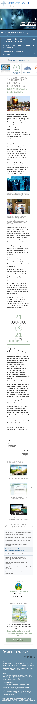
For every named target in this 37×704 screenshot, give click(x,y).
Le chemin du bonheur (16, 73)
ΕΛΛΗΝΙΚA (6, 669)
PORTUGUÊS (19, 669)
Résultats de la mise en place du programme (15, 572)
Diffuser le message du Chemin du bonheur (16, 562)
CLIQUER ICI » (18, 596)
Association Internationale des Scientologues (14, 688)
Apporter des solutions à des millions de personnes (18, 567)
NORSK (27, 667)
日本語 (21, 665)
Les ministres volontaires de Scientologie (18, 687)
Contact (14, 679)
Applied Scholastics (27, 72)
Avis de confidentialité (26, 699)
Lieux (18, 679)
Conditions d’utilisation (23, 700)
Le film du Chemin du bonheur (15, 554)
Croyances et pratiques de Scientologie (21, 675)
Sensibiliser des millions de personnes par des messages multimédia (17, 549)
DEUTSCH (16, 667)
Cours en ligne (16, 678)
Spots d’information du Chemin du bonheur (16, 46)
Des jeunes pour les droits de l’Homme (17, 692)
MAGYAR (21, 667)
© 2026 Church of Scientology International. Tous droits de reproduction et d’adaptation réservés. (16, 699)
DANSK (5, 665)
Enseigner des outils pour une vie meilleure (16, 544)
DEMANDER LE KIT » (18, 640)
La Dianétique (15, 684)
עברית (16, 665)
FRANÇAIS (10, 665)
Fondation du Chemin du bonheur (13, 53)
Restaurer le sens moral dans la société (18, 540)
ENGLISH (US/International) (10, 663)
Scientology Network (25, 684)
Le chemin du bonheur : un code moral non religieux (14, 40)
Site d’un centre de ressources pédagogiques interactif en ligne (15, 558)
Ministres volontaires (21, 676)
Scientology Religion (8, 686)
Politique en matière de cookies (9, 700)
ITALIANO (12, 669)
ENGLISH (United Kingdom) (25, 663)
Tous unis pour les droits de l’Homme (19, 691)
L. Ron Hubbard (7, 675)
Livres (10, 678)
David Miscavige (18, 686)
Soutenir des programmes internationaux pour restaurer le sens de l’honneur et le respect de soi (18, 532)
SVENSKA (5, 668)
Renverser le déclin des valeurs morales (18, 537)
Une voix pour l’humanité (9, 676)
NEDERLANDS (9, 667)
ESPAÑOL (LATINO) (14, 668)
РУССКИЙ (26, 665)
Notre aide (5, 73)
